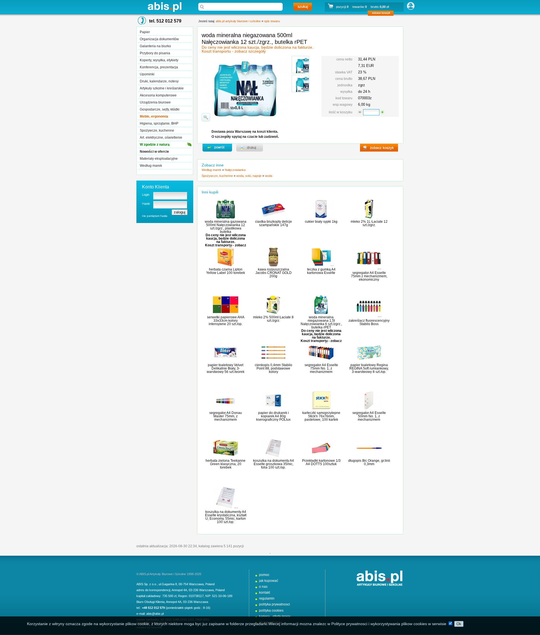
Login (145, 194)
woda (268, 175)
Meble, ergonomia (154, 116)
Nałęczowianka (235, 170)
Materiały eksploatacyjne (159, 159)
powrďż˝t (217, 148)
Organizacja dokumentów (159, 39)
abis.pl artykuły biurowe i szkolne (164, 7)
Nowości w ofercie (154, 152)
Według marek (151, 166)
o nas (263, 587)
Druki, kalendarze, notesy (159, 81)
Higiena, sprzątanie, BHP (159, 123)
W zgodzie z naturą (155, 145)
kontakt (264, 593)
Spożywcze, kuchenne (157, 130)
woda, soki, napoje (249, 175)
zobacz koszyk (382, 14)
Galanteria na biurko (155, 46)
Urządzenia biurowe (155, 102)
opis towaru (272, 21)
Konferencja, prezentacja (159, 67)
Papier (145, 32)
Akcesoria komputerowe (158, 95)
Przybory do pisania (155, 53)
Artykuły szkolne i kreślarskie (162, 88)
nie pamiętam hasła (154, 215)
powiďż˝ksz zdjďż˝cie (206, 117)
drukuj (249, 148)
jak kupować (268, 581)
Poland (210, 584)
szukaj (302, 7)
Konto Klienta (155, 186)
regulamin (266, 598)
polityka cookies (271, 611)
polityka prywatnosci (274, 604)
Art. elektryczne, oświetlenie (161, 137)
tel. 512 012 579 (165, 21)
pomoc (264, 575)
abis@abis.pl (155, 613)
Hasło (146, 203)
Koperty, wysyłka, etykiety (159, 60)
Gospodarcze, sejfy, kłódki (159, 109)
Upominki (147, 74)
